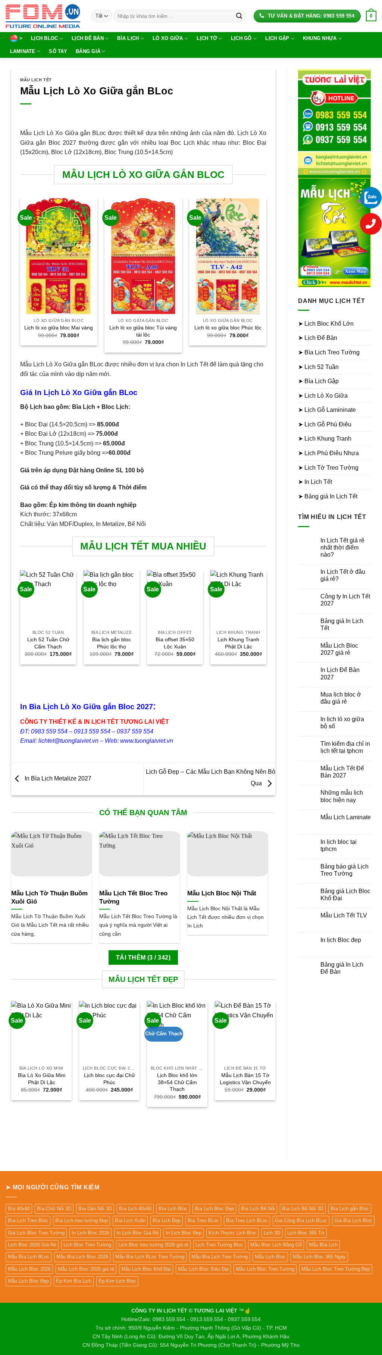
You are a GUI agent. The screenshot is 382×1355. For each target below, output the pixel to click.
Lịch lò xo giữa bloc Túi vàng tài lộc (143, 331)
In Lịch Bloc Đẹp (183, 1233)
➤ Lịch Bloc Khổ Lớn (326, 323)
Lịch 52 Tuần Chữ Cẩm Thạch (48, 643)
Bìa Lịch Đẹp (167, 1220)
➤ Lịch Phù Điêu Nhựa (328, 453)
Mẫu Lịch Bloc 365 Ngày (319, 1256)
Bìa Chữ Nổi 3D (54, 1208)
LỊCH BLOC (44, 38)
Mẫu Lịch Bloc (270, 1256)
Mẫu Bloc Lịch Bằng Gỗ (276, 1245)
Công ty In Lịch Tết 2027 (345, 600)
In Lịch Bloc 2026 (90, 1233)
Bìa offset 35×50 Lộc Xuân (175, 643)
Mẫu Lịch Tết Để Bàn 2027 (342, 772)
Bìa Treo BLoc (203, 1220)
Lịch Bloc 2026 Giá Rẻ (32, 1245)
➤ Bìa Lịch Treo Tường (329, 352)
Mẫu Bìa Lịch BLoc (28, 1256)
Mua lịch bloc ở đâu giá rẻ (340, 698)
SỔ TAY (58, 51)
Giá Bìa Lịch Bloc (353, 1220)
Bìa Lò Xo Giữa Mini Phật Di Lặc (41, 1078)
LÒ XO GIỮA (168, 38)
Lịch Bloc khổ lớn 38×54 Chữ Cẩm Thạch (177, 1082)
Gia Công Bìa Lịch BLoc (301, 1220)
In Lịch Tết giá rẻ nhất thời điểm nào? (342, 547)
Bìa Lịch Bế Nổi (258, 1208)
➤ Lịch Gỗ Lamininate (327, 410)
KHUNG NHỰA (320, 38)
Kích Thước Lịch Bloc (233, 1233)
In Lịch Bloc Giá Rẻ (137, 1233)
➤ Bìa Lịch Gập (318, 381)
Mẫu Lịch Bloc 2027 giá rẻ (339, 649)
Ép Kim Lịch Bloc (117, 1281)
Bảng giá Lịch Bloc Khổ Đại (345, 894)
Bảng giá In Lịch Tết (341, 624)
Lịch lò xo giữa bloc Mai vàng (58, 328)
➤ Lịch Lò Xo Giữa (323, 395)
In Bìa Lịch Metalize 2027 (57, 778)
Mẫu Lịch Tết (36, 80)
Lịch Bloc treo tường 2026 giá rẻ (153, 1245)
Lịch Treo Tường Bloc (219, 1245)
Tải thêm (143, 957)
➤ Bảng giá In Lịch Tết (327, 496)
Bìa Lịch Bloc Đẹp (214, 1208)
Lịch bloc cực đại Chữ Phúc (109, 1078)
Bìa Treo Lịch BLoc (247, 1220)
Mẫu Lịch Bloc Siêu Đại (203, 1269)
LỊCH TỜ (207, 38)
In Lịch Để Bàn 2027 (340, 673)
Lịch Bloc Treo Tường (87, 1245)
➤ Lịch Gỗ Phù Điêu (324, 424)
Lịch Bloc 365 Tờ (306, 1233)
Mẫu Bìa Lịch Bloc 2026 (82, 1256)
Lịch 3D (272, 1233)
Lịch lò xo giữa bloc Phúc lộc (228, 328)
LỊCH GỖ (241, 38)
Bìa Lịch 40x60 (135, 1208)
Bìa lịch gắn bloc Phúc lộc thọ (111, 643)
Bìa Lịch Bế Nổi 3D (302, 1208)
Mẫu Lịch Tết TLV (343, 915)
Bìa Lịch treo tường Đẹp (81, 1220)
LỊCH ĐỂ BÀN (88, 38)
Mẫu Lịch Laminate (345, 817)
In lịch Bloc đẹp (340, 940)
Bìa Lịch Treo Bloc (28, 1220)
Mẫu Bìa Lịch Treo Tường (219, 1256)
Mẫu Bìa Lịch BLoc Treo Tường (149, 1256)
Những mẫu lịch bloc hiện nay (341, 796)
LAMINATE (22, 51)
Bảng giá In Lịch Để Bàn (341, 968)
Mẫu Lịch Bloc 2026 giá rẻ (86, 1269)
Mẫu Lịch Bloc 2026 (29, 1269)
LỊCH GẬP (277, 38)
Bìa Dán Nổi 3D (95, 1208)
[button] (371, 16)
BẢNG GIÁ (88, 51)
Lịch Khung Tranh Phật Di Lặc (238, 643)
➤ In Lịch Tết (315, 482)
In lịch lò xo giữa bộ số (342, 722)
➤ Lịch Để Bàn (317, 338)
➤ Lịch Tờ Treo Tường (328, 467)
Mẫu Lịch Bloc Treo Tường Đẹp (335, 1269)
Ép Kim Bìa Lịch (73, 1281)
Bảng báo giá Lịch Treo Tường (344, 870)
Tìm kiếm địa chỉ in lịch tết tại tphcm (345, 747)
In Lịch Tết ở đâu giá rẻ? (342, 575)
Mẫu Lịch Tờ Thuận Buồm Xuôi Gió (49, 897)
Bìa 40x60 (19, 1208)
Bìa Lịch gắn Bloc (350, 1208)
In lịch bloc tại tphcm (338, 845)
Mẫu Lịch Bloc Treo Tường (265, 1269)
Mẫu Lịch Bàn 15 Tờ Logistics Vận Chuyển (245, 1078)
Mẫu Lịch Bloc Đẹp (28, 1281)
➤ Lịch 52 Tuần (318, 367)
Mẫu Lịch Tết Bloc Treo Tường (133, 897)
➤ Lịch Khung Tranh (324, 438)
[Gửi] (239, 16)
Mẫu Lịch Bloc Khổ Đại (146, 1269)
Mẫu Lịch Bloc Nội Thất (221, 893)
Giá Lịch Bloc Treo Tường (36, 1233)
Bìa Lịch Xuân (130, 1220)
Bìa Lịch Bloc (173, 1208)
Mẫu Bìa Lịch (323, 1245)
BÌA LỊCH (128, 38)
